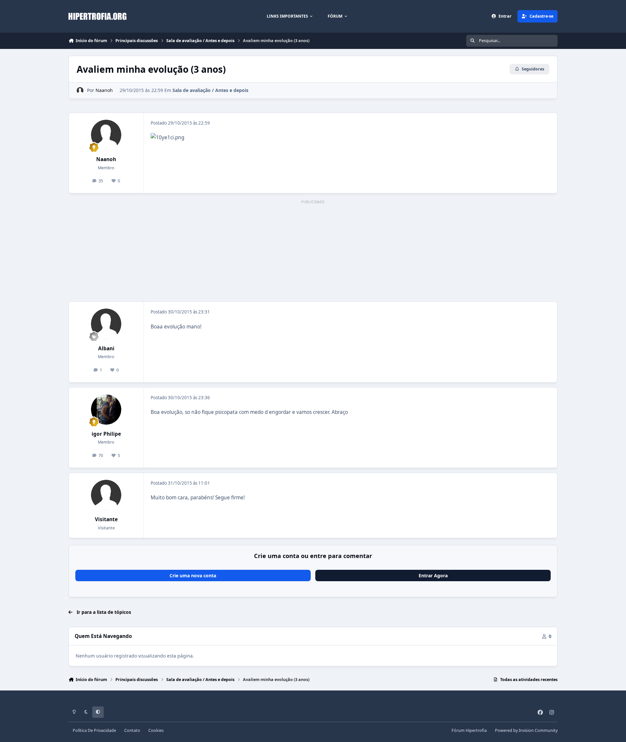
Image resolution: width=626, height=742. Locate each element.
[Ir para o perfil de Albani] (106, 324)
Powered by (526, 730)
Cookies (156, 730)
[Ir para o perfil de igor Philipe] (106, 409)
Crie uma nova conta (193, 575)
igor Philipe (106, 434)
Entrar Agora (433, 575)
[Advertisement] (313, 251)
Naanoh (104, 90)
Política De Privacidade (94, 730)
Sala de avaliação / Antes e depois (210, 90)
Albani (106, 348)
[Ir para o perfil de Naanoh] (80, 90)
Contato (132, 730)
